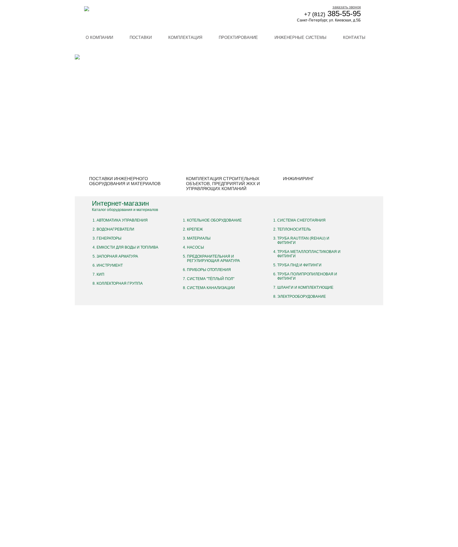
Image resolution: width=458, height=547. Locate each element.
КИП (100, 274)
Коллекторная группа (120, 283)
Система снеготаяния (301, 220)
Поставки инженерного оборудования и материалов (124, 181)
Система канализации (211, 288)
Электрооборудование (301, 296)
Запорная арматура (117, 256)
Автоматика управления (122, 220)
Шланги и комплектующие (305, 287)
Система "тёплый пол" (210, 279)
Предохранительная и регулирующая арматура (213, 258)
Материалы (199, 238)
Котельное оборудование (214, 220)
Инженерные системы (300, 37)
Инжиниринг (298, 178)
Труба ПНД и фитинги (299, 265)
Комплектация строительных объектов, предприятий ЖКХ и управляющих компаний (223, 183)
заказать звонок (346, 7)
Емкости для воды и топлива (127, 247)
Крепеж (195, 229)
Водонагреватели (115, 229)
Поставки (141, 37)
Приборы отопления (209, 270)
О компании (99, 37)
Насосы (195, 247)
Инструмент (110, 265)
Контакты (354, 37)
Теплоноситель (294, 229)
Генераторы (109, 238)
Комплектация (185, 37)
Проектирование (238, 37)
